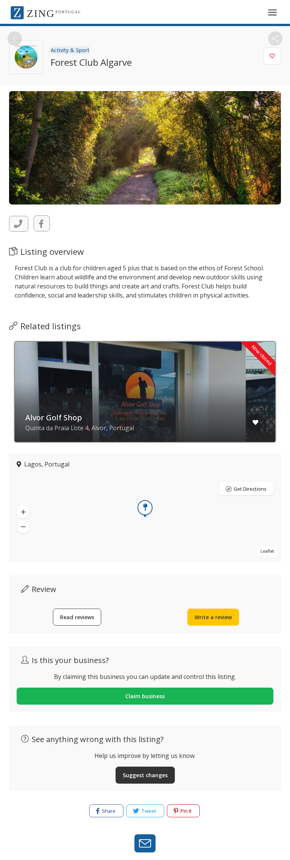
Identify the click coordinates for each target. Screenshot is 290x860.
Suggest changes (145, 775)
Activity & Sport (70, 50)
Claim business (145, 696)
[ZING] (17, 12)
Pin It (185, 810)
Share (108, 810)
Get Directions (250, 488)
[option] (145, 397)
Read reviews (77, 617)
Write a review (213, 617)
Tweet (148, 810)
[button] (23, 511)
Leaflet (267, 551)
